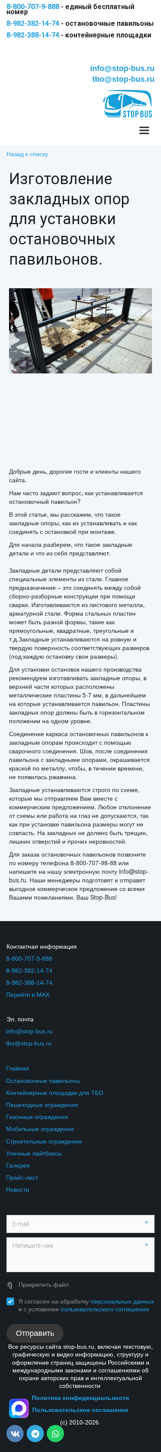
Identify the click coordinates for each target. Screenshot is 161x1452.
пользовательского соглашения (105, 1309)
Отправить (35, 1333)
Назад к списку (27, 153)
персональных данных (122, 1301)
